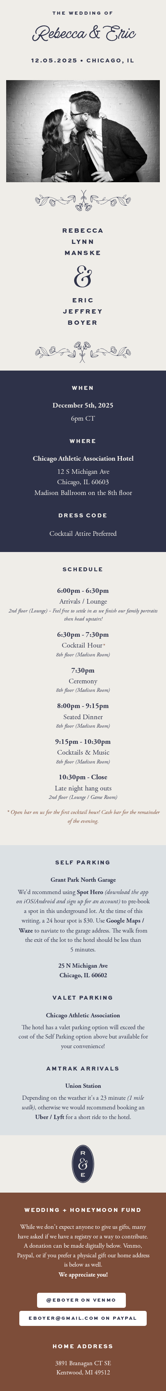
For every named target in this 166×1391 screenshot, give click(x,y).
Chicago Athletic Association (83, 1015)
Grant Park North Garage (83, 880)
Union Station (83, 1086)
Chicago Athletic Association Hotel (83, 459)
